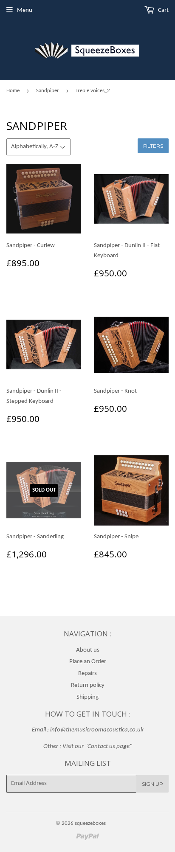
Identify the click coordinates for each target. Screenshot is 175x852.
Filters (153, 146)
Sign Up (152, 784)
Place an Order (87, 661)
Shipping (87, 697)
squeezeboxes (90, 823)
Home (13, 90)
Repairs (87, 673)
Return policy (87, 685)
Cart (163, 10)
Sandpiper (47, 90)
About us (87, 650)
